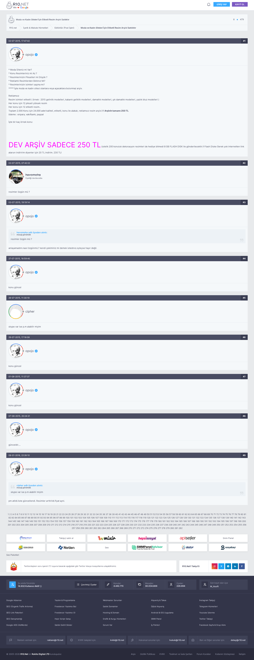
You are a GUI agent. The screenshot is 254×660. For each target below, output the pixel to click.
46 (135, 514)
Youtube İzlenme (207, 612)
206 (31, 524)
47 (138, 514)
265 (108, 528)
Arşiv (133, 654)
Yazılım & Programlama (65, 600)
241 (179, 524)
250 (218, 524)
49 (145, 514)
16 (43, 514)
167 (106, 521)
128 (181, 517)
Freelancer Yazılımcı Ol (65, 612)
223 (101, 524)
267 (117, 528)
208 (40, 524)
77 (233, 514)
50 (148, 514)
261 (91, 528)
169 (115, 521)
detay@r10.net (238, 640)
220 (89, 524)
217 (77, 524)
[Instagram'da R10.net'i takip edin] (215, 566)
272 (138, 528)
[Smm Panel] (147, 538)
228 (123, 524)
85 (19, 517)
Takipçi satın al (66, 538)
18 (48, 514)
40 (116, 514)
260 (87, 528)
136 (214, 517)
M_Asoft (214, 586)
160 (77, 521)
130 (189, 517)
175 (139, 521)
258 (78, 528)
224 (106, 524)
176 (143, 521)
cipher (30, 311)
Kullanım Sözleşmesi (224, 654)
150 (35, 521)
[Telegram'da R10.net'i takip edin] (228, 566)
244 (192, 524)
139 (227, 517)
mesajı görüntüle (24, 235)
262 (95, 528)
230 (131, 524)
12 (31, 514)
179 (155, 521)
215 (69, 524)
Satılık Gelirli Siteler (63, 625)
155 (56, 521)
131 (193, 517)
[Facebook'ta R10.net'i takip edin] (242, 566)
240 (175, 524)
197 (231, 521)
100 (68, 517)
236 (157, 524)
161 (81, 521)
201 (9, 524)
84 (16, 517)
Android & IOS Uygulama (162, 612)
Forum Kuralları (204, 654)
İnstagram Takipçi (207, 600)
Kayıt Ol (239, 4)
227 (118, 524)
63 (189, 514)
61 (183, 514)
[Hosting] (25, 538)
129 (185, 517)
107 (97, 517)
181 (164, 521)
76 (229, 514)
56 (167, 514)
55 (164, 514)
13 (34, 514)
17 (46, 514)
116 (133, 517)
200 (244, 521)
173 (131, 521)
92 (41, 517)
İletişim (242, 654)
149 (31, 521)
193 (214, 521)
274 (146, 528)
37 (107, 514)
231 (135, 524)
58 (173, 514)
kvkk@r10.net (117, 640)
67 (202, 514)
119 (144, 517)
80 (242, 514)
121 (152, 517)
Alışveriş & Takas (158, 600)
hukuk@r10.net (177, 640)
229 (127, 524)
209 (44, 524)
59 (177, 514)
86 (22, 517)
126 (173, 517)
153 (48, 521)
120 (149, 517)
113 (121, 517)
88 (29, 517)
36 (103, 514)
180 (160, 521)
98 (60, 517)
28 (78, 514)
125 (169, 517)
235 (153, 524)
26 (72, 514)
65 (195, 514)
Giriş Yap (222, 4)
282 (180, 528)
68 (205, 514)
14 (37, 514)
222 (97, 524)
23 (63, 514)
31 (88, 514)
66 (199, 514)
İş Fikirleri (155, 625)
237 (162, 524)
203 (18, 524)
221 (93, 524)
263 (99, 528)
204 (22, 524)
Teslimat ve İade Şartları (180, 654)
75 (226, 514)
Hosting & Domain (111, 612)
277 (159, 528)
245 (196, 524)
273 (142, 528)
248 (210, 524)
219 (85, 524)
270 (130, 528)
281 (176, 528)
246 (201, 524)
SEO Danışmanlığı (14, 619)
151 (39, 521)
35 (100, 514)
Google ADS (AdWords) (17, 625)
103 (80, 517)
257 (73, 528)
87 (26, 517)
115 (129, 517)
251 (222, 524)
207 (35, 524)
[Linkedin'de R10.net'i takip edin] (235, 566)
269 (126, 528)
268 (121, 528)
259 (82, 528)
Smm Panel (228, 538)
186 (185, 521)
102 (76, 517)
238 (166, 524)
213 (60, 524)
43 (126, 514)
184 (176, 521)
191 (206, 521)
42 (122, 514)
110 (109, 517)
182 (168, 521)
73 (220, 514)
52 (154, 514)
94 (48, 517)
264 (104, 528)
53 (157, 514)
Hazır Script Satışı (63, 619)
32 (91, 514)
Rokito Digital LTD (40, 654)
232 (140, 524)
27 (75, 514)
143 (244, 517)
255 (240, 524)
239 (170, 524)
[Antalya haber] (25, 547)
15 (40, 514)
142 (239, 517)
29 (81, 514)
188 (193, 521)
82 (10, 517)
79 (239, 514)
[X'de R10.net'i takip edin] (221, 566)
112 (117, 517)
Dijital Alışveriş (157, 606)
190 (202, 521)
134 (206, 517)
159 (73, 521)
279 (168, 528)
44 (129, 514)
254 (236, 524)
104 (84, 517)
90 (35, 517)
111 (113, 517)
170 (119, 521)
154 (52, 521)
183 (172, 521)
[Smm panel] (147, 547)
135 (210, 517)
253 (231, 524)
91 (38, 517)
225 (110, 524)
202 (14, 524)
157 (64, 521)
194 (218, 521)
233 (144, 524)
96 (54, 517)
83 (13, 517)
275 (151, 528)
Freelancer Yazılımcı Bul (65, 606)
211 (52, 524)
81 (245, 514)
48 (142, 514)
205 (27, 524)
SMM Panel (156, 619)
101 (71, 517)
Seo (107, 547)
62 (186, 514)
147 (22, 521)
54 (160, 514)
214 (64, 524)
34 (97, 514)
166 (102, 521)
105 (88, 517)
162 (85, 521)
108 (101, 517)
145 (14, 521)
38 (110, 514)
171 (123, 521)
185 (181, 521)
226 (114, 524)
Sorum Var (107, 625)
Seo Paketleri (12, 555)
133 (202, 517)
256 (244, 524)
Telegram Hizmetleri (208, 606)
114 (125, 517)
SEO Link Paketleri (14, 612)
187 (189, 521)
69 (208, 514)
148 (27, 521)
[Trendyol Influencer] (106, 538)
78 (235, 514)
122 (156, 517)
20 (54, 514)
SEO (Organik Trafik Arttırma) (19, 606)
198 (235, 521)
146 (18, 521)
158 (69, 521)
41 (119, 514)
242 (183, 524)
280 (172, 528)
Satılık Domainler (110, 606)
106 (93, 517)
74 (223, 514)
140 (231, 517)
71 (215, 514)
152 (43, 521)
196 (227, 521)
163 (90, 521)
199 (240, 521)
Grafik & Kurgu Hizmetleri (114, 619)
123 (160, 517)
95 (51, 517)
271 (134, 528)
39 (113, 514)
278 (163, 528)
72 (217, 514)
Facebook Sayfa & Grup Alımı (212, 625)
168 (111, 521)
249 (214, 524)
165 (98, 521)
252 (227, 524)
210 (48, 524)
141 (235, 517)
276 (155, 528)
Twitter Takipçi (206, 619)
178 (151, 521)
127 (177, 517)
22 (60, 514)
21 (57, 514)
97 (57, 517)
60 (180, 514)
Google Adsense (14, 600)
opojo (29, 54)
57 (170, 514)
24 (66, 514)
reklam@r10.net (55, 640)
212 (56, 524)
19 (51, 514)
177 (147, 521)
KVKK (162, 654)
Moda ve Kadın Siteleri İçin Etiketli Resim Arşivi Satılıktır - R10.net (18, 5)
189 (197, 521)
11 (28, 514)
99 (64, 517)
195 (223, 521)
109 (105, 517)
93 (44, 517)
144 (10, 521)
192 (210, 521)
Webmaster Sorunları (112, 600)
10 (25, 514)
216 (73, 524)
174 (135, 521)
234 (149, 524)
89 (32, 517)
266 (113, 528)
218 (81, 524)
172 (127, 521)
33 (94, 514)
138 (223, 517)
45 (132, 514)
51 (151, 514)
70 (211, 514)
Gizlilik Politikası (147, 654)
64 (192, 514)
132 (197, 517)
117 (136, 517)
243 (188, 524)
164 (94, 521)
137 (218, 517)
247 (205, 524)
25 (69, 514)
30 (84, 514)
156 (60, 521)
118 (140, 517)
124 (165, 517)
